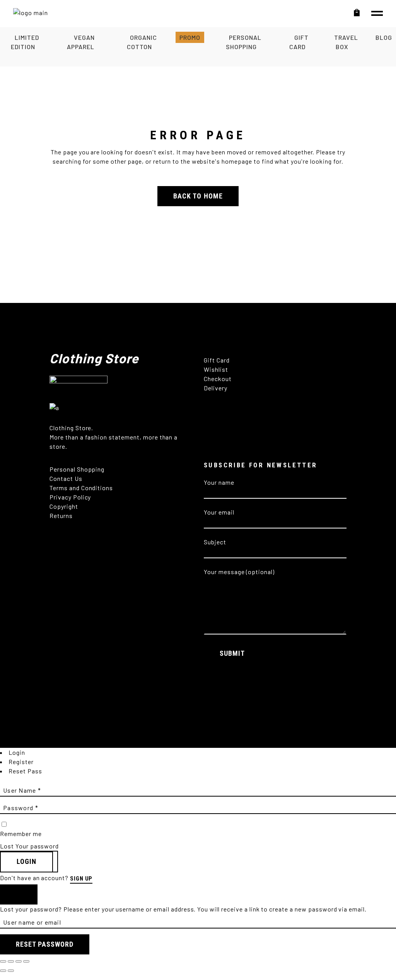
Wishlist (216, 369)
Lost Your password (29, 846)
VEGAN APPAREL (81, 42)
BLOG (384, 37)
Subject (215, 541)
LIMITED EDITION (25, 42)
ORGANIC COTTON (142, 42)
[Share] (18, 961)
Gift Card (217, 360)
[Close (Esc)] (26, 961)
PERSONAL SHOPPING (243, 42)
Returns (62, 515)
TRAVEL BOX (346, 42)
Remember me (21, 833)
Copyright (65, 506)
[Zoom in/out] (3, 961)
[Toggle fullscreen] (11, 961)
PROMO (189, 37)
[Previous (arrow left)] (3, 971)
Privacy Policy (70, 497)
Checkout (218, 378)
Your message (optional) (239, 571)
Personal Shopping (77, 469)
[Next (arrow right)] (11, 971)
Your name (219, 482)
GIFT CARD (298, 42)
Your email (219, 512)
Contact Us (66, 478)
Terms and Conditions (81, 487)
